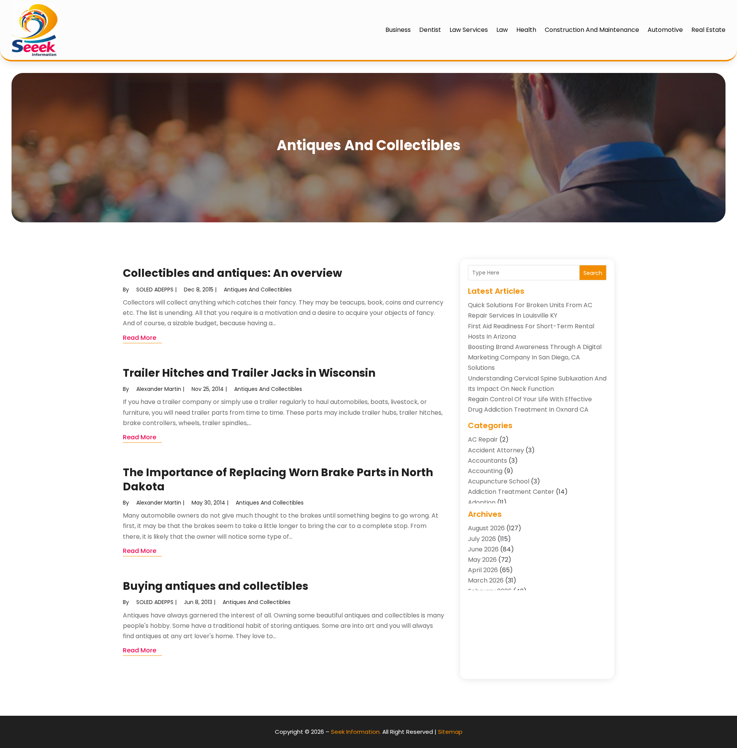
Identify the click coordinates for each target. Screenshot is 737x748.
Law (502, 29)
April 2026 (483, 570)
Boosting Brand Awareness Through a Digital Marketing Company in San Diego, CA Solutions (534, 357)
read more (139, 337)
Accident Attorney (496, 450)
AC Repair (483, 439)
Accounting (485, 471)
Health (526, 29)
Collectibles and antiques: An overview (232, 273)
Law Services (468, 29)
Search (592, 273)
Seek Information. (356, 732)
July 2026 (482, 539)
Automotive (665, 29)
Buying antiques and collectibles (215, 586)
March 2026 (486, 580)
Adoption (482, 502)
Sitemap (450, 732)
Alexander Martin (158, 389)
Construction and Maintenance (592, 29)
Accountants (487, 460)
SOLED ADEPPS (155, 289)
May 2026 (482, 559)
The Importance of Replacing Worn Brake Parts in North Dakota (278, 479)
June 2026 (483, 549)
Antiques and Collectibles (258, 289)
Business (398, 29)
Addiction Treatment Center (511, 491)
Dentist (430, 29)
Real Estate (708, 29)
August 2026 (486, 528)
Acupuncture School (498, 481)
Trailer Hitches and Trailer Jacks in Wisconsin (249, 373)
